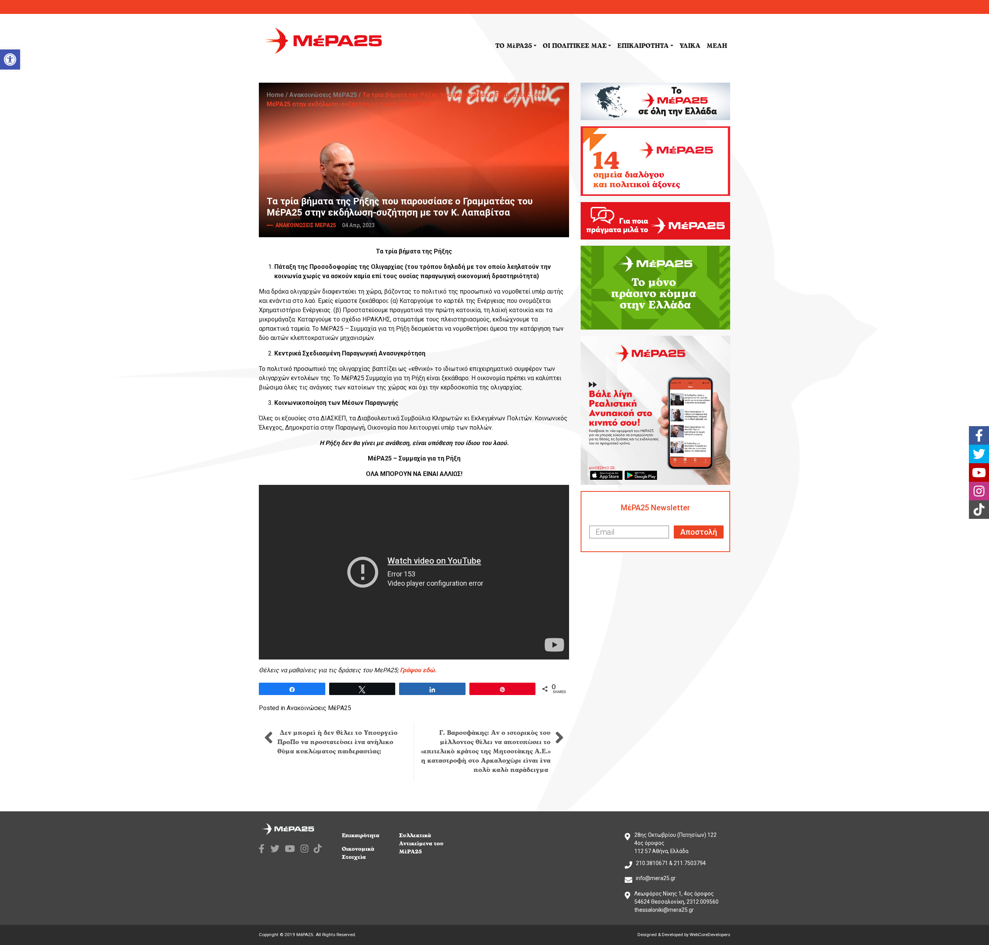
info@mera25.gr (656, 878)
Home (275, 95)
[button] (10, 59)
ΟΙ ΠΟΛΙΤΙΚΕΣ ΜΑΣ (575, 46)
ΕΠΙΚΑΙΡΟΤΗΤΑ (643, 46)
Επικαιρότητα (360, 835)
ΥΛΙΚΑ (690, 46)
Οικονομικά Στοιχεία (358, 853)
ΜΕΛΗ (717, 46)
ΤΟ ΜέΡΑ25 (513, 46)
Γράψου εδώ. (418, 670)
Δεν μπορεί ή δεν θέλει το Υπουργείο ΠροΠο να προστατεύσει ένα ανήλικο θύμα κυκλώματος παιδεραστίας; (337, 742)
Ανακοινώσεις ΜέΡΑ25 (323, 95)
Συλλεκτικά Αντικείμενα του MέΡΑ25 (421, 843)
